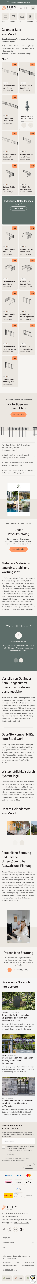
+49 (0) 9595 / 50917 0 (21, 970)
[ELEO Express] (9, 1208)
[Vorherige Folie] (16, 660)
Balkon (4, 1055)
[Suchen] (21, 8)
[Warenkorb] (25, 8)
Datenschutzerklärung (10, 1265)
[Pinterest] (21, 1229)
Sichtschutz (5, 1012)
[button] (22, 121)
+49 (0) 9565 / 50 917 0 (13, 1216)
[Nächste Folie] (21, 660)
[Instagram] (9, 1229)
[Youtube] (15, 1229)
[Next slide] (30, 125)
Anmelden (29, 1166)
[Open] (18, 828)
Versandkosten (11, 1258)
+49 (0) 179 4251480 (21, 1223)
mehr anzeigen (11, 1154)
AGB (17, 1262)
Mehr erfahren (18, 208)
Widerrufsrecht (29, 1262)
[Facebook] (4, 1229)
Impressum (6, 1262)
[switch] (33, 1281)
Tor (3, 1098)
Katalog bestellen (18, 549)
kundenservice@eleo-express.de (19, 1220)
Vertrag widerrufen (28, 1265)
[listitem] (5, 18)
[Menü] (33, 8)
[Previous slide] (23, 125)
